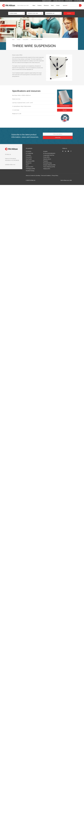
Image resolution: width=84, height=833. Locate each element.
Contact (57, 5)
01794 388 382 (68, 0)
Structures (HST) (29, 166)
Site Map (38, 175)
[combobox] (65, 5)
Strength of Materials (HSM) (49, 164)
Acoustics (45, 151)
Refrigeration (28, 162)
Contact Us (32, 175)
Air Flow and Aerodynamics (49, 153)
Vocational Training (30, 170)
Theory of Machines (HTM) (49, 166)
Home (13, 39)
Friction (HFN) (46, 157)
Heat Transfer (29, 159)
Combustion (28, 155)
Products (39, 5)
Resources (46, 5)
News (52, 5)
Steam (27, 164)
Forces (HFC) (25, 39)
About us (28, 175)
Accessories (28, 151)
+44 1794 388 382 (78, 0)
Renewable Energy (47, 162)
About (34, 5)
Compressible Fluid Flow (48, 155)
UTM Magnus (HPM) (30, 168)
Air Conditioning (29, 153)
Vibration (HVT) (46, 168)
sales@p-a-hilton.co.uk (58, 0)
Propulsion (45, 161)
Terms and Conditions (46, 175)
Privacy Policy (55, 175)
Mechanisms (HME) (30, 161)
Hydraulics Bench (47, 159)
